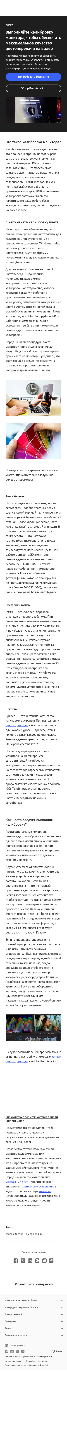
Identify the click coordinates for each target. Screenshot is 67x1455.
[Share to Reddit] (44, 1260)
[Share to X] (23, 1260)
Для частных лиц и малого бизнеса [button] (21, 1300)
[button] (33, 1346)
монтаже (45, 1191)
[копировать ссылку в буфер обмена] (51, 1260)
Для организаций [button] (13, 1314)
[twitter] (17, 1351)
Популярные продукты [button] (16, 1335)
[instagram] (12, 1351)
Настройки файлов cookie (36, 1361)
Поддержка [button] (10, 1321)
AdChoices (46, 1365)
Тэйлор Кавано (14, 1234)
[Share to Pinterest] (37, 1260)
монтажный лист (17, 1182)
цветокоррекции (17, 725)
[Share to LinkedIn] (30, 1260)
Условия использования (14, 1361)
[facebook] (6, 1351)
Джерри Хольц (33, 1234)
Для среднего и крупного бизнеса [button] (21, 1307)
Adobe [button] (8, 1328)
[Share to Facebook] (16, 1260)
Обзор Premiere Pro (33, 88)
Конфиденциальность (44, 1357)
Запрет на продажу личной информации (21, 1365)
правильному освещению (37, 1186)
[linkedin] (22, 1351)
